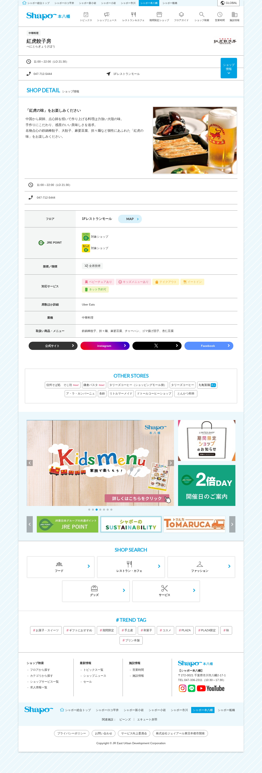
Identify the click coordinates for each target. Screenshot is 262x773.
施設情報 (138, 675)
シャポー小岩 (108, 3)
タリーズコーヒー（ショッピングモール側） (138, 384)
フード (59, 570)
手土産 (128, 630)
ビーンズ (125, 719)
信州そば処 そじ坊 (62, 384)
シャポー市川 (128, 3)
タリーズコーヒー (182, 384)
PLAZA (186, 630)
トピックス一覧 (93, 669)
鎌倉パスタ (94, 384)
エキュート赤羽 (147, 719)
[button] (89, 510)
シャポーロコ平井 (64, 3)
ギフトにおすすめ (80, 630)
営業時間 (138, 669)
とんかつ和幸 (187, 393)
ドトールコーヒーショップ (154, 393)
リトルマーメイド (121, 393)
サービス (164, 595)
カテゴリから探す (41, 675)
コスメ (167, 630)
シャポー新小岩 (87, 3)
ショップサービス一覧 (44, 681)
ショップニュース (94, 675)
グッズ (94, 595)
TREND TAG (133, 620)
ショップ (229, 67)
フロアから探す (40, 669)
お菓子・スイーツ (47, 630)
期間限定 (108, 630)
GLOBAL (231, 2)
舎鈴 (102, 393)
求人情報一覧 (38, 687)
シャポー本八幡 (149, 3)
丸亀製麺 (207, 384)
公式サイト (52, 345)
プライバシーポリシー (71, 733)
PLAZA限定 (208, 630)
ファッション (199, 570)
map (130, 219)
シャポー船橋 (170, 3)
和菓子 (147, 630)
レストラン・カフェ (129, 570)
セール (87, 681)
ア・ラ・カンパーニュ (80, 393)
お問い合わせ (103, 733)
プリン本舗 (132, 640)
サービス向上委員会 (134, 733)
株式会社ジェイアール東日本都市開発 (180, 733)
